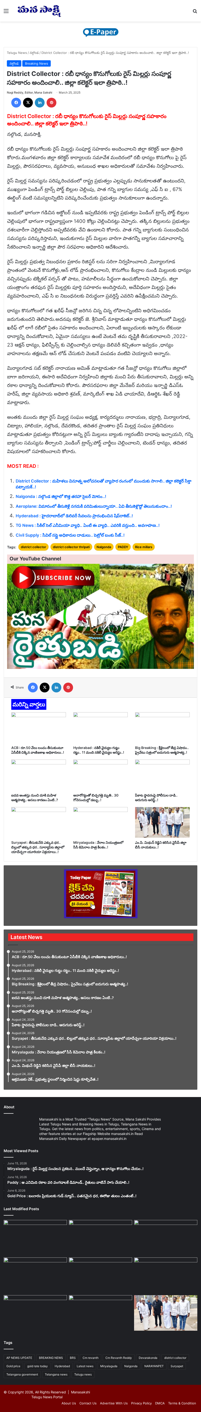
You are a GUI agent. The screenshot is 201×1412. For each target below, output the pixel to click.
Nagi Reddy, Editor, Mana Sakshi (29, 92)
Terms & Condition (182, 1403)
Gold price (13, 1366)
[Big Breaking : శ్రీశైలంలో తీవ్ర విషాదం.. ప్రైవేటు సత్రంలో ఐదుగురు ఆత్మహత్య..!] (162, 727)
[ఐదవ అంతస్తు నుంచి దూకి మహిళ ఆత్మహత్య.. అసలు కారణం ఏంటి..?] (38, 775)
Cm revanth (91, 1358)
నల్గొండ (34, 53)
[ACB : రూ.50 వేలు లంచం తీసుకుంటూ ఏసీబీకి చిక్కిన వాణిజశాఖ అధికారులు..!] (38, 727)
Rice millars (143, 547)
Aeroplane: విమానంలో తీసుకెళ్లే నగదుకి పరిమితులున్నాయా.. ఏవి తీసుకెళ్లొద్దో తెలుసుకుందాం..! (94, 506)
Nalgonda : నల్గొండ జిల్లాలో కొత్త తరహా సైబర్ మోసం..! (61, 496)
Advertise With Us (114, 1403)
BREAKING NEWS (51, 1358)
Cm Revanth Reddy (118, 1358)
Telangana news (56, 1374)
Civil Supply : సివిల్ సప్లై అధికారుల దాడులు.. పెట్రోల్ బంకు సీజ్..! (70, 535)
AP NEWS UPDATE (19, 1358)
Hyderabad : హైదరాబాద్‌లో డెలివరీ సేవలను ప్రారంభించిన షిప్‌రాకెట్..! (74, 515)
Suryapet (177, 1366)
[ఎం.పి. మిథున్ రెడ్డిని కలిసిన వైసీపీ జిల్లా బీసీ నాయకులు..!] (162, 822)
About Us (69, 1403)
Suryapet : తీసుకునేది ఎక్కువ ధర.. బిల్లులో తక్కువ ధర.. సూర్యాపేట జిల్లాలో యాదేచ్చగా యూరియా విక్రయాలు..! (37, 847)
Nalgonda (104, 547)
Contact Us (88, 1403)
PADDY (123, 547)
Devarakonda (148, 1358)
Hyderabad (62, 1366)
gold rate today (37, 1366)
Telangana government (22, 1374)
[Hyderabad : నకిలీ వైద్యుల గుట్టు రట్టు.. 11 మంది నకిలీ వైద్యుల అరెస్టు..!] (100, 727)
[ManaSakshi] (39, 10)
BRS (73, 1358)
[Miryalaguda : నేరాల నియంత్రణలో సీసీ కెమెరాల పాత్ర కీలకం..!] (100, 822)
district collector (33, 547)
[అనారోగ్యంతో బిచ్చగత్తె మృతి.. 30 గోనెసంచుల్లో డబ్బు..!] (100, 775)
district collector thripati (71, 547)
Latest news (85, 1366)
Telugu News (17, 53)
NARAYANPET (154, 1366)
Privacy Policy (141, 1403)
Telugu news (83, 1374)
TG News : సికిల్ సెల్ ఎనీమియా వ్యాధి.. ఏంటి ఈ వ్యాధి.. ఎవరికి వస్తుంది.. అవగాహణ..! (88, 525)
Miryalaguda (108, 1366)
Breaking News (36, 63)
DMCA (160, 1403)
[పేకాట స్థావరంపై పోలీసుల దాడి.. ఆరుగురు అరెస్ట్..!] (162, 775)
